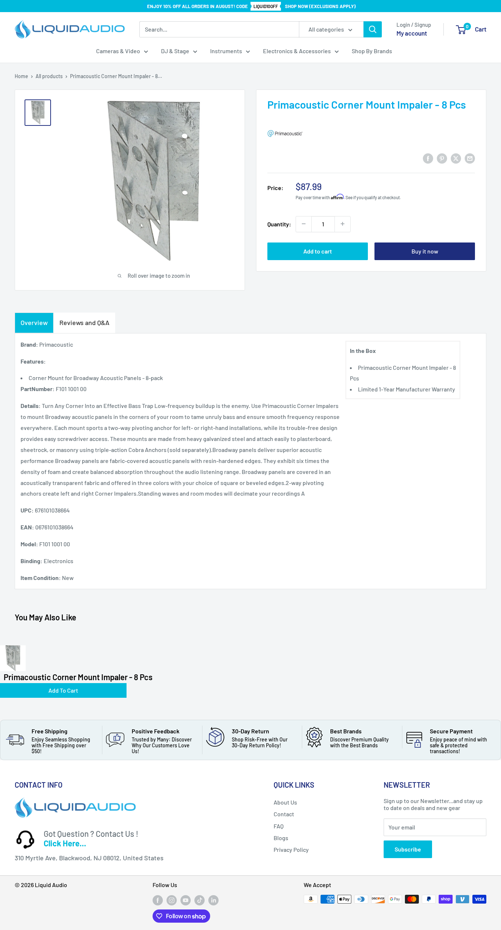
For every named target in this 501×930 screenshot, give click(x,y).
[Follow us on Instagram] (172, 900)
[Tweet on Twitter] (456, 158)
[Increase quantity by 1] (342, 223)
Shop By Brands (372, 50)
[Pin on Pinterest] (442, 158)
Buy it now (425, 250)
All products (49, 76)
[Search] (372, 29)
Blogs (281, 837)
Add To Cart (63, 690)
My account (411, 33)
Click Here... (65, 843)
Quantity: (279, 223)
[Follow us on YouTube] (185, 900)
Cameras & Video (118, 50)
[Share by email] (470, 158)
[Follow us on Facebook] (158, 900)
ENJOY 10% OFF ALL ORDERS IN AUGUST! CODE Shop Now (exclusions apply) (251, 6)
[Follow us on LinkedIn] (213, 900)
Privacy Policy (291, 849)
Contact (284, 813)
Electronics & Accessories (297, 50)
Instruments (226, 50)
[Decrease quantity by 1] (303, 223)
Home (21, 76)
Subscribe (408, 849)
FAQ (279, 826)
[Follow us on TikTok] (199, 900)
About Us (285, 802)
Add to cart (317, 250)
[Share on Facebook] (428, 158)
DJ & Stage (175, 50)
